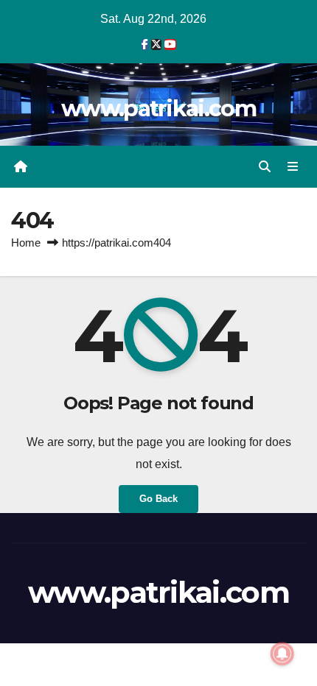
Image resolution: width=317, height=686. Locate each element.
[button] (265, 166)
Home (26, 242)
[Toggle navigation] (293, 167)
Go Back (158, 498)
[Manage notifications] (282, 653)
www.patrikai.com (158, 108)
